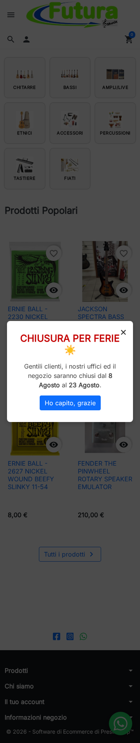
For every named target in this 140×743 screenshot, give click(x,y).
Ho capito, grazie (70, 403)
